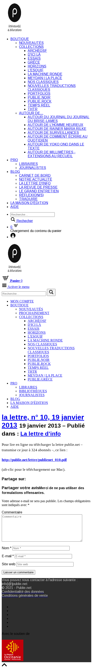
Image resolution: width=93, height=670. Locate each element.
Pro (14, 160)
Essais (34, 58)
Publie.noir (39, 97)
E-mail (8, 556)
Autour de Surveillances (53, 132)
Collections (31, 47)
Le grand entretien (39, 191)
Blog (15, 171)
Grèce (34, 62)
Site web (8, 564)
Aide (14, 207)
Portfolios (39, 93)
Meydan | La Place (45, 78)
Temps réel (39, 105)
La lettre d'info (35, 183)
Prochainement (34, 313)
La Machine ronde (45, 74)
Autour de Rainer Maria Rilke (57, 129)
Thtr (32, 109)
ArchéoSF (37, 50)
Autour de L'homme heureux (55, 125)
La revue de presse (38, 187)
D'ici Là (34, 54)
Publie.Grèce (40, 379)
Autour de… (31, 113)
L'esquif (35, 70)
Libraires (28, 164)
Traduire (28, 199)
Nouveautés (31, 43)
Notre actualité (35, 179)
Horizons (37, 66)
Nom (6, 548)
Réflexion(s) (31, 195)
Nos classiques (43, 82)
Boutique (19, 39)
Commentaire (12, 512)
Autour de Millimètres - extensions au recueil (51, 154)
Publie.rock (39, 101)
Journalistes (32, 168)
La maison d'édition (29, 203)
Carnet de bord (35, 175)
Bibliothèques (33, 391)
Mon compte (22, 301)
